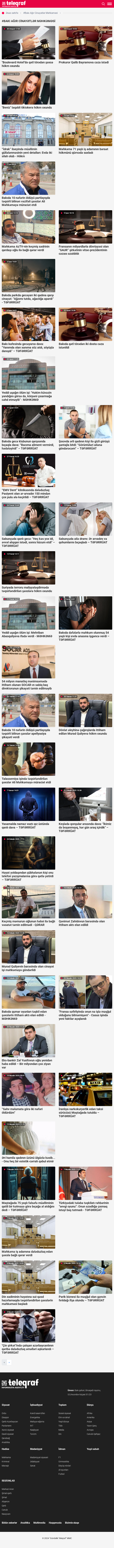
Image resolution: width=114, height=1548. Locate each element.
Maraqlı (5, 1466)
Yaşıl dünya (63, 1421)
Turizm (33, 1434)
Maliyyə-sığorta (37, 1421)
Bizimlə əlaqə (72, 1522)
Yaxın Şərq (91, 1426)
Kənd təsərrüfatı (37, 1413)
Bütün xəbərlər (9, 1522)
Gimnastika (63, 1461)
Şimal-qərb (7, 1493)
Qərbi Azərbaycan (10, 1421)
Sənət (32, 1466)
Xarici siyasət (8, 1430)
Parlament (6, 1426)
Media (61, 1430)
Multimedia (39, 1522)
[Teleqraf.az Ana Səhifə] (14, 4)
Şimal (4, 1497)
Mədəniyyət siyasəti (39, 1457)
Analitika (6, 1442)
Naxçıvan (6, 1514)
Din (59, 1434)
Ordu (4, 1413)
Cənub (5, 1510)
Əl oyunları (63, 1470)
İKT (31, 1426)
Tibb (60, 1426)
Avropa (90, 1430)
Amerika (90, 1417)
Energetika (35, 1417)
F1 (59, 1457)
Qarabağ (6, 1438)
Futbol (61, 1474)
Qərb (4, 1505)
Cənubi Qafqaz (93, 1434)
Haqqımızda (55, 1522)
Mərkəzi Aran (8, 1489)
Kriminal (5, 1461)
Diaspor (5, 1417)
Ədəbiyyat (34, 1461)
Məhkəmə (6, 1457)
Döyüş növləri (64, 1466)
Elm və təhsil (64, 1417)
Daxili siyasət (8, 1434)
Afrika (89, 1413)
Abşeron (6, 1501)
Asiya (89, 1421)
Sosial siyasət (64, 1413)
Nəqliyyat (34, 1430)
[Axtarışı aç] (103, 3)
